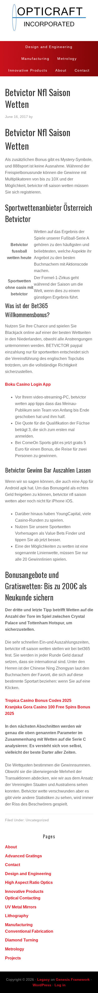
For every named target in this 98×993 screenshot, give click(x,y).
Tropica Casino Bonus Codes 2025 (38, 700)
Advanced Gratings (23, 856)
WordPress (42, 985)
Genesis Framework (73, 979)
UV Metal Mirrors (20, 907)
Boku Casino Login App (28, 384)
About (11, 847)
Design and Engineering (28, 874)
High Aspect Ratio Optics (29, 882)
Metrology (14, 949)
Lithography (16, 916)
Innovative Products (24, 891)
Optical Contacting (22, 898)
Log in (60, 985)
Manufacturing (19, 925)
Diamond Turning (21, 940)
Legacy (43, 979)
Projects (13, 958)
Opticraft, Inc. (49, 20)
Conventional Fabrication (29, 931)
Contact (12, 865)
